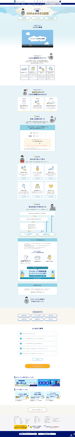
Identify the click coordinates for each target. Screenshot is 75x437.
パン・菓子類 (21, 421)
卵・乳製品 (21, 422)
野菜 (14, 421)
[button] (19, 5)
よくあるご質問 (51, 432)
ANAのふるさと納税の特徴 (55, 418)
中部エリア (39, 419)
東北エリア (39, 418)
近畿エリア (35, 420)
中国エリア (39, 420)
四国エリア (35, 421)
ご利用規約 (35, 432)
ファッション (27, 422)
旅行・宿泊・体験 (28, 419)
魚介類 (14, 420)
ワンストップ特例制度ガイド (48, 419)
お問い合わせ (46, 432)
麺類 (20, 420)
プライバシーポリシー (41, 432)
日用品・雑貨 (27, 420)
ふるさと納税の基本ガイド (47, 418)
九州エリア (39, 421)
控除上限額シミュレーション (48, 421)
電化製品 (27, 421)
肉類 (14, 419)
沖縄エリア (35, 422)
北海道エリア (35, 418)
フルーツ (15, 422)
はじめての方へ (54, 419)
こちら (43, 292)
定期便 (20, 418)
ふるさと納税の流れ (55, 420)
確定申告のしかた (46, 420)
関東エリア (35, 419)
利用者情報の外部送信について (29, 432)
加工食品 (21, 419)
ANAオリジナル (15, 418)
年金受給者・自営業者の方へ (48, 422)
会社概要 (23, 432)
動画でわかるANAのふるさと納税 (56, 421)
